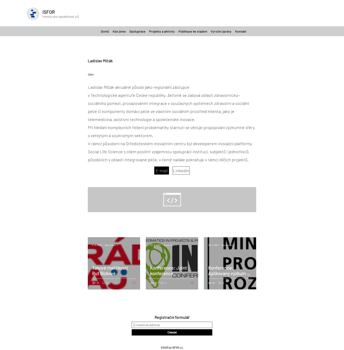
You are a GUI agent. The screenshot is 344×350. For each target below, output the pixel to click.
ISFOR (48, 12)
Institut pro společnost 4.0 (60, 16)
